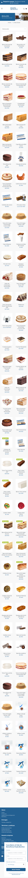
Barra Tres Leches (21, 491)
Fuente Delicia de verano (21, 367)
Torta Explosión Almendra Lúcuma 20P (21, 327)
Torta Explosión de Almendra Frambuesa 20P (7, 185)
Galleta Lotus (7, 635)
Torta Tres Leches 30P (7, 673)
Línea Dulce (16, 22)
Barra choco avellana (7, 654)
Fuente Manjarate (21, 347)
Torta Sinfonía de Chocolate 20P (7, 430)
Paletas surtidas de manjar (21, 244)
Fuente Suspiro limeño (7, 347)
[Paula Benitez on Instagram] (2, 856)
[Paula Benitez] (14, 9)
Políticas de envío (6, 829)
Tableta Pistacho (21, 771)
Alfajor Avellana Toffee (7, 734)
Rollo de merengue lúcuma (7, 389)
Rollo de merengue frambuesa (7, 285)
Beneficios (4, 816)
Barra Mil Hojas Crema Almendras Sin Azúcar (21, 575)
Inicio (9, 22)
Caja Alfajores (7, 244)
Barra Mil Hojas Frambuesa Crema (7, 368)
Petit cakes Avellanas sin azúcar (21, 472)
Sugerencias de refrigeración (8, 815)
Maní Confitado (7, 771)
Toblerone (21, 304)
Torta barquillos (6, 325)
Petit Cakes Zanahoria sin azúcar (7, 493)
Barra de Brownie (7, 64)
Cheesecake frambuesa (21, 104)
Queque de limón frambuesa (7, 616)
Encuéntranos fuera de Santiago (9, 842)
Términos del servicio (6, 830)
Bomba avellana (21, 653)
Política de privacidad (7, 828)
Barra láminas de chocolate (7, 45)
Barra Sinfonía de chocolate (21, 388)
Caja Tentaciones (21, 430)
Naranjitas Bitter (21, 753)
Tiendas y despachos (6, 822)
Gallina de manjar (21, 183)
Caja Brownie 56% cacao (21, 145)
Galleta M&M (7, 512)
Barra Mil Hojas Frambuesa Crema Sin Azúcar (21, 534)
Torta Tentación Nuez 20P (21, 284)
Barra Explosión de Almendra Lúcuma (21, 410)
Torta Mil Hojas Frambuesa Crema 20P (7, 224)
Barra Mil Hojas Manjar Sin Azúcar (7, 554)
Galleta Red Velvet (21, 513)
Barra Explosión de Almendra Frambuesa (6, 105)
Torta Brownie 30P (7, 693)
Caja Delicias (21, 449)
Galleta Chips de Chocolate (7, 596)
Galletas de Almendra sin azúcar (7, 451)
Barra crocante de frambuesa (7, 84)
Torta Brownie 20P (7, 164)
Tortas (3, 812)
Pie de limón (7, 264)
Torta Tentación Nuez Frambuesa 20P (7, 306)
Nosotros (4, 837)
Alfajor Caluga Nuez (21, 714)
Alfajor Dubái (21, 733)
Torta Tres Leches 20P (7, 471)
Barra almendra (21, 635)
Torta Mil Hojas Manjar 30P (7, 714)
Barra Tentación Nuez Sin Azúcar (21, 554)
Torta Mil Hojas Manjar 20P (21, 223)
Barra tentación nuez (21, 125)
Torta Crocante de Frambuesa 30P (21, 673)
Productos (4, 813)
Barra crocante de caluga (21, 65)
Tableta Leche (7, 789)
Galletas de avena (7, 205)
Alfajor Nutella (7, 753)
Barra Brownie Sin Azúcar (7, 533)
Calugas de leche (21, 164)
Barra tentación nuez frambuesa (7, 145)
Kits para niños (21, 205)
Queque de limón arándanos (21, 616)
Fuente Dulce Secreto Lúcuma (21, 790)
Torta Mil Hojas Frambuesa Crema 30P (21, 694)
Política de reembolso (7, 832)
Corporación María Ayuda (8, 840)
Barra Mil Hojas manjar (7, 125)
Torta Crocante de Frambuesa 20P (21, 84)
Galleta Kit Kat (7, 573)
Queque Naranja (21, 595)
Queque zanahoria (21, 264)
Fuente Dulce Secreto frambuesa (7, 410)
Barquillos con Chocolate (21, 45)
